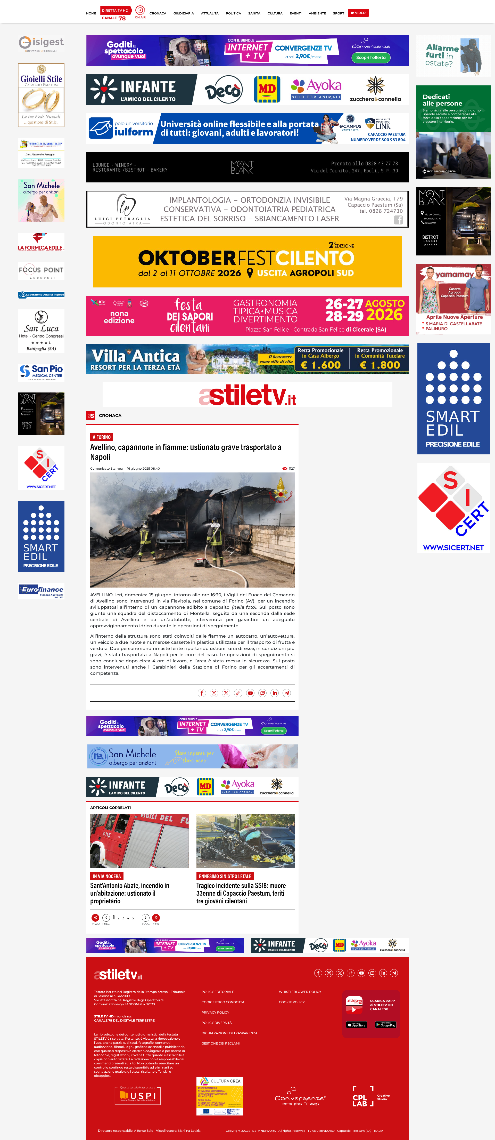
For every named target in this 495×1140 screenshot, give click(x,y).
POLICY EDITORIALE (218, 992)
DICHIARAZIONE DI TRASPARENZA (230, 1033)
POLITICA (233, 13)
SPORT (338, 13)
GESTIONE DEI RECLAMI (221, 1043)
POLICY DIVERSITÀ (217, 1023)
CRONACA (158, 13)
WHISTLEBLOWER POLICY (300, 992)
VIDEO (360, 13)
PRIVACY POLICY (215, 1012)
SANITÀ (254, 13)
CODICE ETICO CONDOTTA (223, 1002)
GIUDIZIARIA (184, 13)
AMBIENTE (317, 13)
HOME (91, 13)
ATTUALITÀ (210, 13)
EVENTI (296, 13)
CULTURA (275, 13)
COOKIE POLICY (292, 1002)
